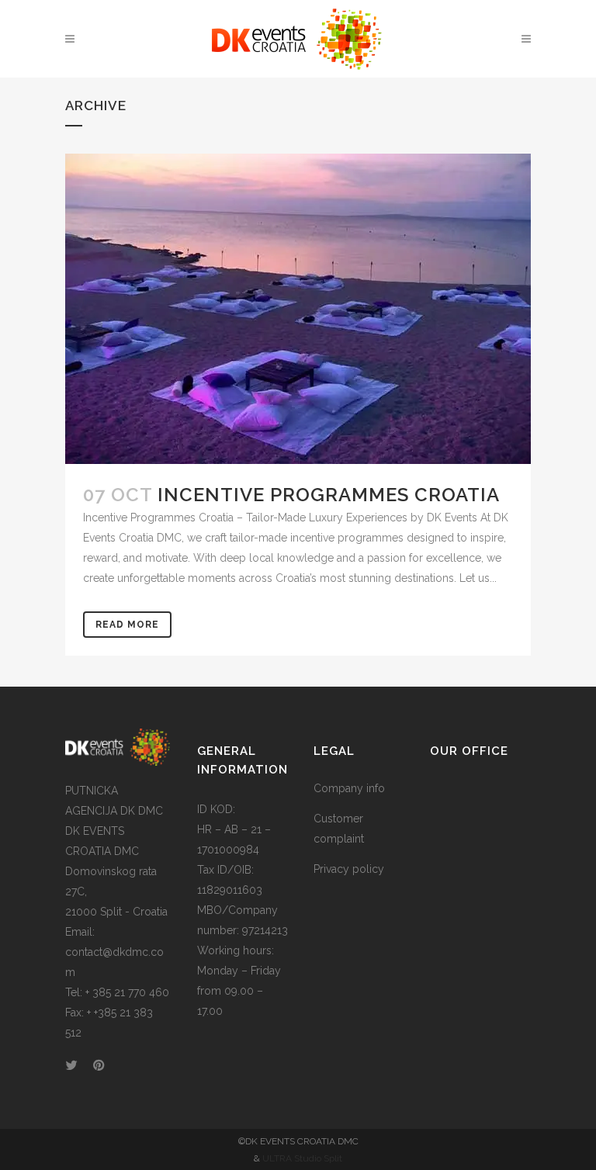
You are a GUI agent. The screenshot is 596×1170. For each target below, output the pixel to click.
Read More (127, 624)
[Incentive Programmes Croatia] (298, 309)
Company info (349, 788)
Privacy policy (349, 869)
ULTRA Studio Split (302, 1158)
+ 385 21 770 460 (127, 992)
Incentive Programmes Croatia (329, 494)
